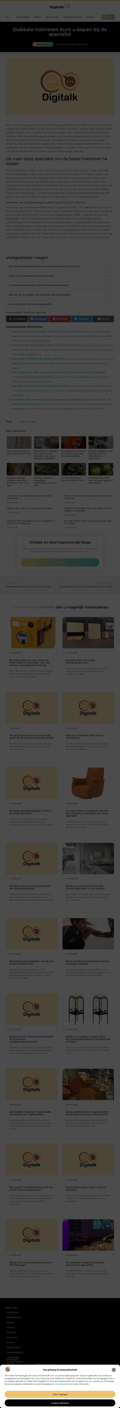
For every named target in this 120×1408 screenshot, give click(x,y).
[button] (113, 1369)
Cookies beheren (60, 1403)
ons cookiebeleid (60, 1384)
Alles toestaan (60, 1394)
